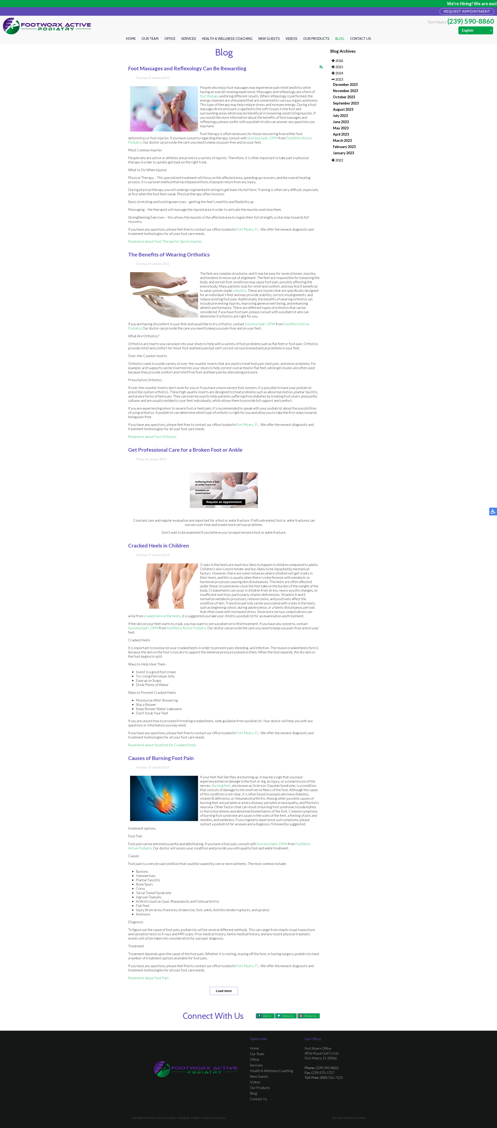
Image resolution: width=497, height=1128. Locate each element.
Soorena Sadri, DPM (263, 138)
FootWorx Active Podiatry (186, 628)
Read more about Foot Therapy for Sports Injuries (165, 241)
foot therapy (209, 96)
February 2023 (344, 147)
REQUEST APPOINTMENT (467, 11)
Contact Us (360, 39)
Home (131, 39)
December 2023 (345, 84)
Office (169, 39)
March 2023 (342, 140)
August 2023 (343, 109)
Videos (291, 39)
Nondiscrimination (355, 1117)
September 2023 (346, 103)
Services (188, 39)
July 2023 (340, 115)
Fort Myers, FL (248, 229)
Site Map (337, 1117)
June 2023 (341, 122)
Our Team (150, 39)
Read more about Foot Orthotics (152, 436)
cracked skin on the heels (162, 616)
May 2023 (340, 128)
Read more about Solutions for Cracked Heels (162, 745)
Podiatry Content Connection (208, 1117)
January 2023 (343, 153)
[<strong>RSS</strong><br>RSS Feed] (321, 67)
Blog (339, 39)
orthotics (239, 290)
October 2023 (344, 97)
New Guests (269, 39)
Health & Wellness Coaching (227, 39)
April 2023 (341, 134)
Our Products (316, 39)
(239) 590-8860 (470, 21)
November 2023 (345, 91)
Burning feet (221, 785)
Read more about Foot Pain (148, 978)
